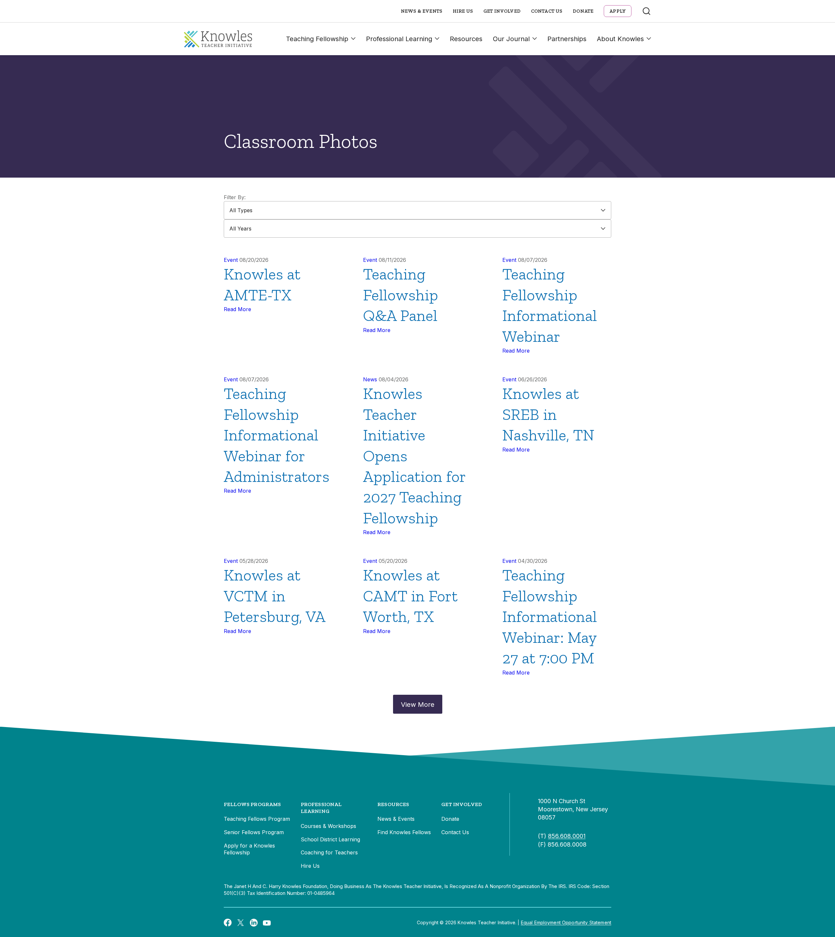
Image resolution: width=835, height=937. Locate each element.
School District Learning (330, 839)
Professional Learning (399, 39)
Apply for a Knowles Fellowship (249, 849)
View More (417, 704)
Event (231, 260)
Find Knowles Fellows (404, 832)
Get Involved (502, 11)
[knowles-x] (241, 922)
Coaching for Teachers (329, 852)
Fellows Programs (252, 804)
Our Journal (511, 39)
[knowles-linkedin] (254, 922)
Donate (583, 11)
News (370, 379)
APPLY (617, 11)
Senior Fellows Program (254, 832)
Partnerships (566, 39)
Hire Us (463, 11)
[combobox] (417, 210)
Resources (466, 39)
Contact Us (547, 11)
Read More (237, 309)
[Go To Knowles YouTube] (267, 922)
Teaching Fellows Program (257, 819)
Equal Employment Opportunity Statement (566, 922)
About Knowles (620, 39)
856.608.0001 (566, 836)
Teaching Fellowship (317, 39)
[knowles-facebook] (228, 922)
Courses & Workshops (328, 826)
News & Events (421, 11)
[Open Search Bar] (646, 11)
